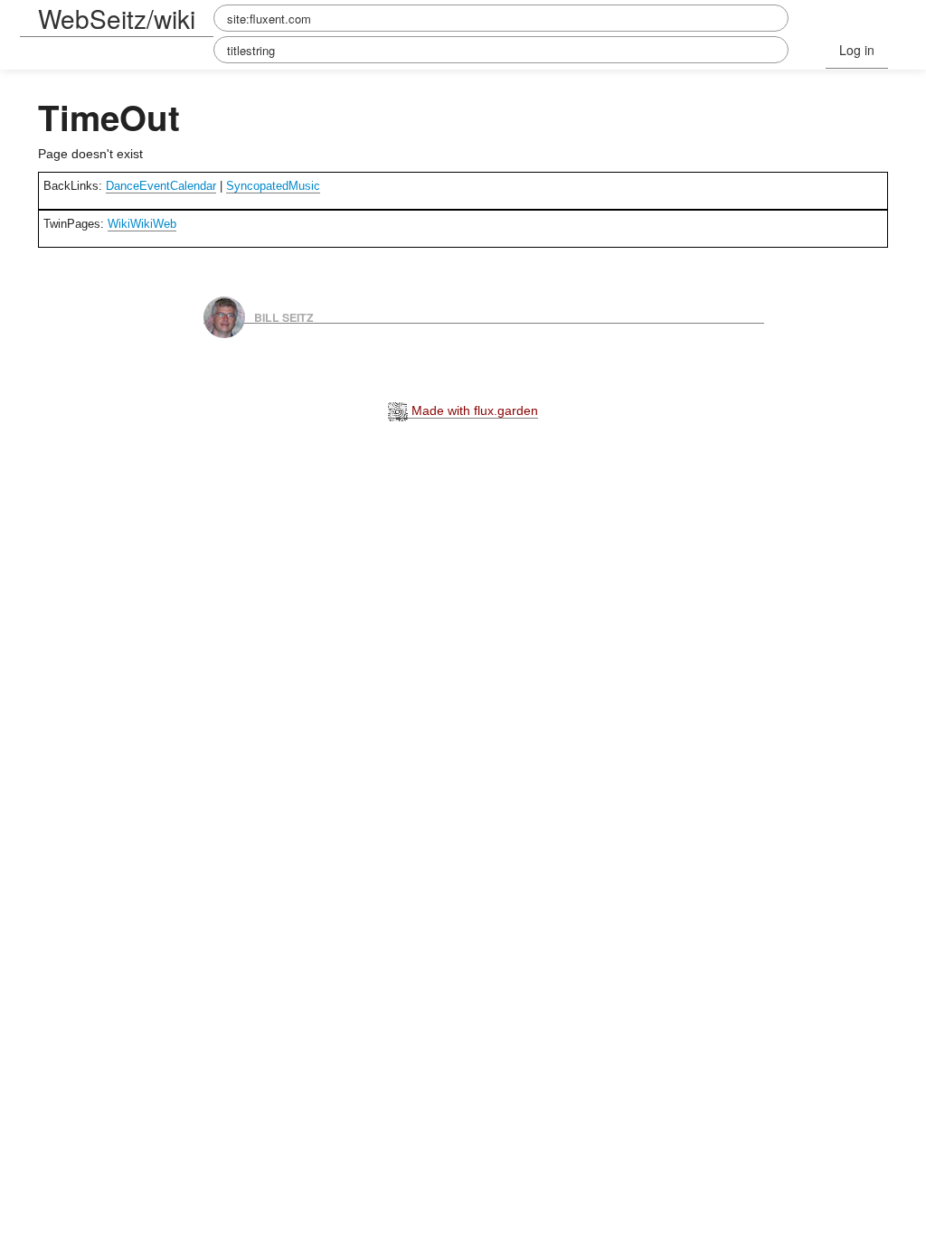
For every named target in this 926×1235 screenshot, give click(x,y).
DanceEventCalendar (161, 186)
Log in (856, 50)
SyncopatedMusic (273, 186)
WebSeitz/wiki (116, 18)
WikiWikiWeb (142, 224)
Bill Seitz (284, 316)
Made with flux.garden (473, 410)
